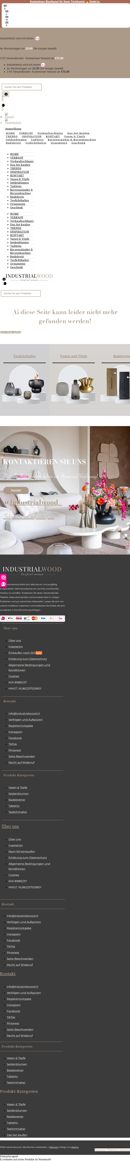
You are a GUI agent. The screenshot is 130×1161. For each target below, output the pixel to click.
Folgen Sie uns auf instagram (28, 518)
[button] (32, 628)
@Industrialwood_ (32, 502)
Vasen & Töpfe (19, 179)
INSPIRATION (19, 172)
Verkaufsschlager (22, 161)
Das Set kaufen (20, 165)
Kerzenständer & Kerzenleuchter (21, 191)
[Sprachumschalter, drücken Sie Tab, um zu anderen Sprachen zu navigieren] (9, 117)
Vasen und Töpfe (73, 356)
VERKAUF (16, 157)
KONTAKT (17, 175)
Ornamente (17, 204)
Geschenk (16, 207)
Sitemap (53, 1147)
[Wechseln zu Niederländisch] (13, 122)
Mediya (75, 1147)
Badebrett (17, 197)
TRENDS (15, 168)
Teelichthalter (19, 200)
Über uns (10, 826)
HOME (14, 154)
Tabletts (15, 186)
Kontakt (8, 973)
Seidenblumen (19, 182)
